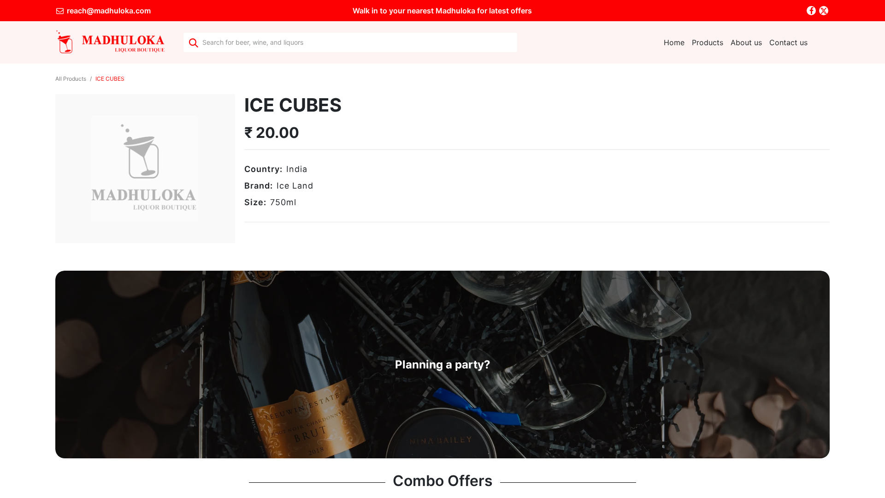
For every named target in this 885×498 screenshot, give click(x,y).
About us (746, 42)
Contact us (788, 42)
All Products (70, 78)
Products (707, 42)
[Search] (193, 42)
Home (674, 42)
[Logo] (110, 42)
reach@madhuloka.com (108, 10)
